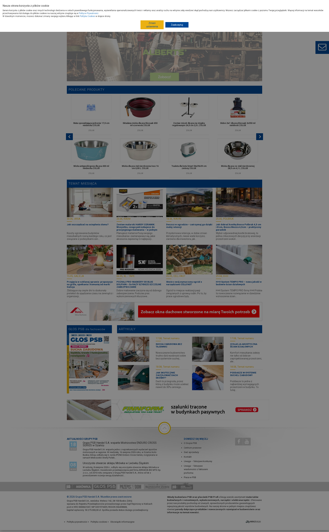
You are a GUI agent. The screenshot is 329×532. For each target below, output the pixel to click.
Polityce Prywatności (88, 13)
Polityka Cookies (87, 16)
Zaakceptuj (177, 24)
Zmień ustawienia (152, 25)
